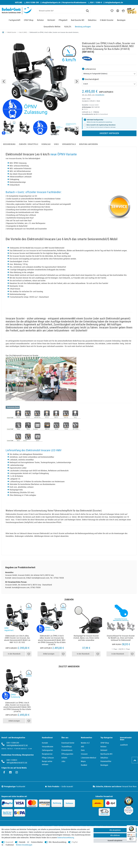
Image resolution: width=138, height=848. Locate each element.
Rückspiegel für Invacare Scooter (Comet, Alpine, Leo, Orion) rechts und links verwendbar (86, 638)
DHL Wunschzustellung (57, 842)
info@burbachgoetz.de (114, 2)
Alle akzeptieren (115, 830)
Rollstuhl (51, 20)
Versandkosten (99, 95)
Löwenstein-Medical (88, 758)
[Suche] (87, 10)
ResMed (84, 765)
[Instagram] (16, 772)
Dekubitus (92, 20)
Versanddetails (69, 144)
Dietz (83, 750)
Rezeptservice (47, 754)
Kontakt (45, 743)
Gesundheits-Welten (52, 26)
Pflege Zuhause (48, 758)
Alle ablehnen (115, 835)
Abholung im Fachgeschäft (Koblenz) (95, 74)
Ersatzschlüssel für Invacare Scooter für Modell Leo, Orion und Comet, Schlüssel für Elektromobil (121, 638)
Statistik (22, 842)
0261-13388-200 (13, 743)
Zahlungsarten (47, 750)
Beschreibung (9, 144)
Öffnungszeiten (67, 754)
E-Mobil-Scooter (106, 20)
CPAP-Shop (28, 20)
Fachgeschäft (14, 20)
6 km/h (85, 84)
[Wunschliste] (112, 10)
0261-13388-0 (12, 760)
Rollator (40, 20)
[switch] (131, 839)
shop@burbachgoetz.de (51, 2)
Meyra (83, 761)
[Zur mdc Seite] (128, 814)
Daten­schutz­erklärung (65, 837)
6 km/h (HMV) (23, 32)
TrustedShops (66, 747)
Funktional (10, 845)
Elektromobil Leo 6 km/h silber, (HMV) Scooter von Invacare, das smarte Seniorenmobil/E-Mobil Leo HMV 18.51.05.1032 (17, 639)
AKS (82, 747)
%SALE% (67, 26)
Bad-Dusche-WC (77, 20)
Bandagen (121, 20)
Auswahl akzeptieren (115, 840)
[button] (117, 10)
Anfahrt (64, 758)
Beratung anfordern (88, 144)
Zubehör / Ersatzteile (28, 144)
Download (46, 144)
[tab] (9, 144)
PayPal (75, 842)
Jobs (63, 761)
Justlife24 (124, 745)
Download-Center (67, 743)
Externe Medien (37, 842)
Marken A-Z (85, 743)
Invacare (84, 754)
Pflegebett (63, 20)
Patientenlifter (106, 761)
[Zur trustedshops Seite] (128, 805)
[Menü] (135, 826)
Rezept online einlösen (47, 763)
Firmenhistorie (66, 750)
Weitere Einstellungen (24, 845)
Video (56, 144)
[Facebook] (4, 772)
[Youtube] (10, 772)
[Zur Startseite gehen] (3, 32)
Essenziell (9, 842)
